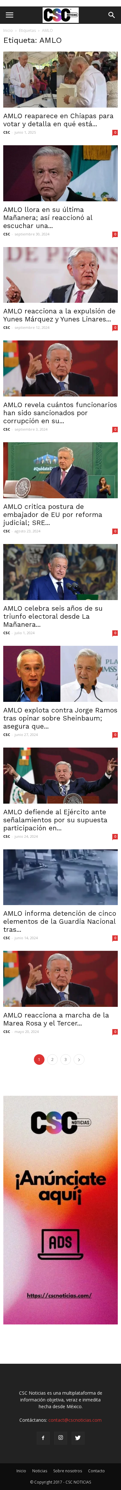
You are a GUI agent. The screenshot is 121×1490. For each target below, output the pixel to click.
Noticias (39, 1471)
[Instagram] (60, 1438)
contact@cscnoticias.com (75, 1420)
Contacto (96, 1471)
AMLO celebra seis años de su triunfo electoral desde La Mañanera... (53, 616)
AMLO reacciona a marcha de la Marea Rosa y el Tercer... (56, 1019)
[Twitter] (78, 1438)
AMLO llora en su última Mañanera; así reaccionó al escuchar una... (47, 217)
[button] (112, 15)
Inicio (8, 30)
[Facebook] (43, 1438)
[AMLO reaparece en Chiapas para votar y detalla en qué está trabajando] (60, 80)
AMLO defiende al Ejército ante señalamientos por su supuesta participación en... (55, 820)
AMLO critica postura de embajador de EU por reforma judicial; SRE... (52, 514)
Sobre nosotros (67, 1471)
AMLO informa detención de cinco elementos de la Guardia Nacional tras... (59, 921)
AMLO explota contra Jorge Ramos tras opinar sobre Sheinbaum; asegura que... (60, 718)
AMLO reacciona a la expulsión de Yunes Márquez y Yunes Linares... (59, 315)
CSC (6, 132)
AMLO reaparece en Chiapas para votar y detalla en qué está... (58, 120)
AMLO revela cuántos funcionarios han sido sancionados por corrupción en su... (60, 413)
